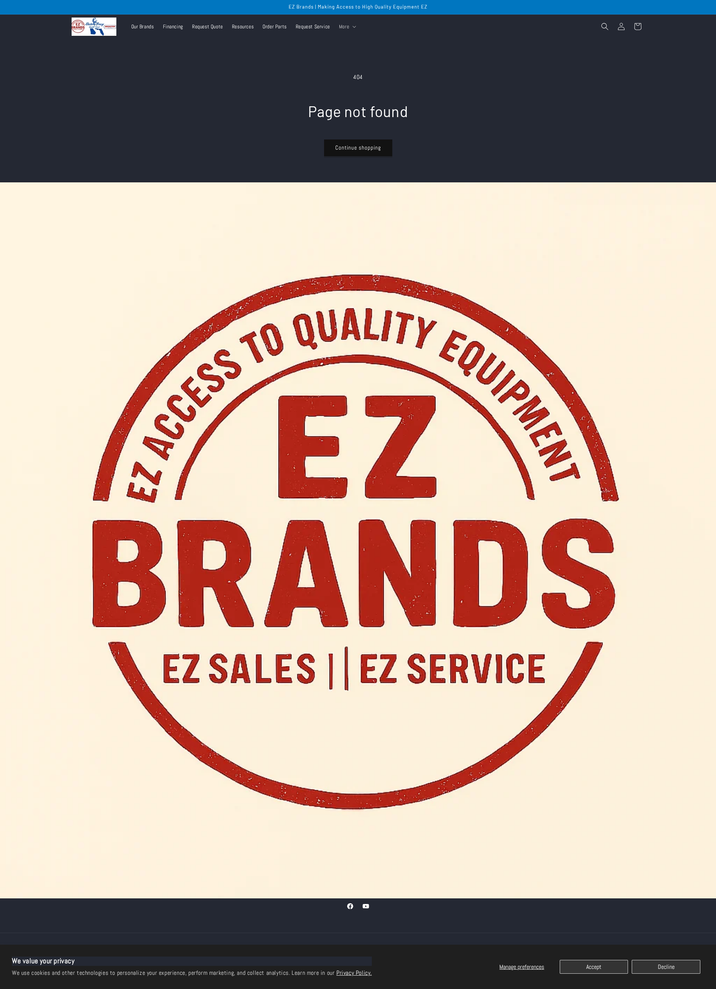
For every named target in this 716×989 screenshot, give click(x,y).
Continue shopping (358, 147)
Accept (594, 967)
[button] (347, 26)
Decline (666, 967)
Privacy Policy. (354, 973)
